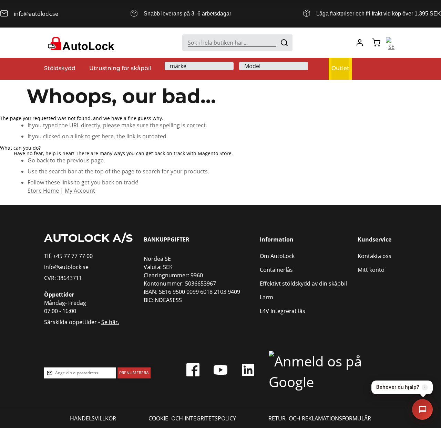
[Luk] (425, 387)
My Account (80, 190)
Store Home (43, 190)
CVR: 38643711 (63, 278)
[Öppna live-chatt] (422, 409)
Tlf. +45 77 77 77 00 (68, 256)
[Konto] (360, 43)
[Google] (329, 371)
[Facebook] (193, 371)
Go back (38, 160)
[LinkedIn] (248, 371)
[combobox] (237, 42)
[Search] (284, 42)
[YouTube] (220, 371)
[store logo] (80, 43)
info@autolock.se (66, 267)
